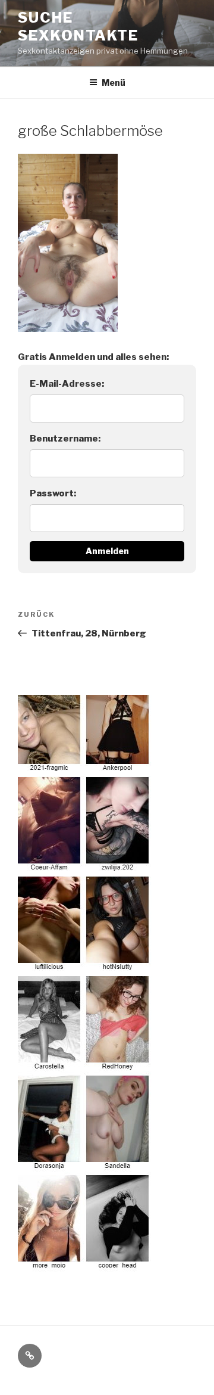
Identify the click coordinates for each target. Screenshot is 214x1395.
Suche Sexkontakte (78, 26)
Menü (113, 82)
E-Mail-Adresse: (67, 383)
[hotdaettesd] (85, 983)
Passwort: (53, 493)
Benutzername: (65, 438)
